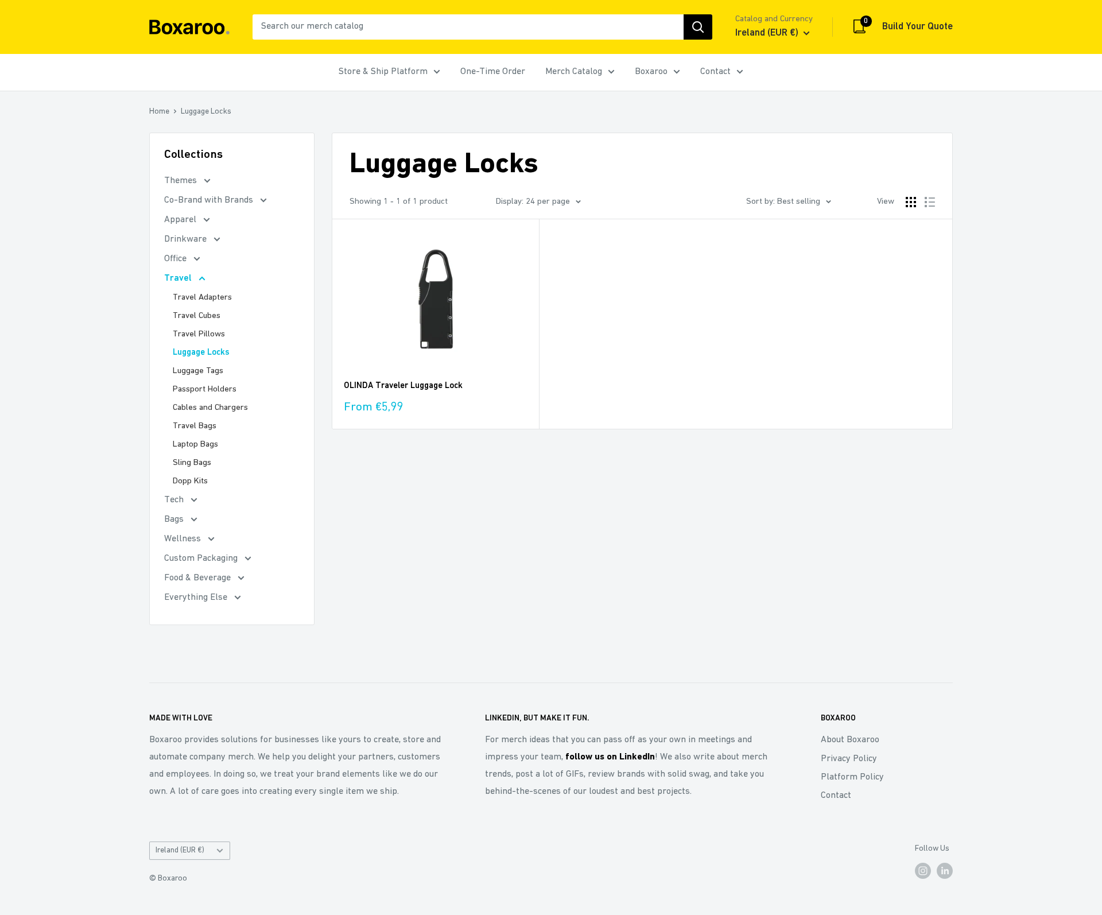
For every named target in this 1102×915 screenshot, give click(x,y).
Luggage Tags (198, 371)
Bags (175, 519)
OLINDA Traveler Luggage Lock (403, 386)
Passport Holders (204, 389)
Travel (179, 278)
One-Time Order (492, 71)
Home (159, 111)
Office (176, 258)
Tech (175, 500)
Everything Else (197, 597)
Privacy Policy (849, 758)
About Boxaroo (850, 740)
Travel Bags (194, 426)
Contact (715, 71)
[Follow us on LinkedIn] (945, 871)
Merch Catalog (573, 71)
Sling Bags (192, 463)
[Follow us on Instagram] (923, 871)
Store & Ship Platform (383, 71)
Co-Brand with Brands (209, 200)
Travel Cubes (196, 316)
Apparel (181, 219)
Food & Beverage (198, 578)
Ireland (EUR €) (180, 850)
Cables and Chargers (210, 408)
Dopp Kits (190, 481)
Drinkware (186, 239)
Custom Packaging (202, 558)
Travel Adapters (202, 297)
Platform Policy (852, 777)
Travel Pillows (199, 334)
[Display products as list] (930, 202)
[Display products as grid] (911, 202)
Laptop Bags (195, 444)
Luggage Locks (206, 111)
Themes (181, 180)
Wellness (183, 539)
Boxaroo (651, 71)
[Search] (698, 27)
